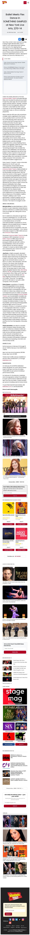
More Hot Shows (8, 744)
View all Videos (6, 683)
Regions (13, 927)
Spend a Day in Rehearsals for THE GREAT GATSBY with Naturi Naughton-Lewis (19, 668)
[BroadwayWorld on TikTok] (19, 919)
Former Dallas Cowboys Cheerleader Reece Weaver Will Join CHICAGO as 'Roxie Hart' (15, 842)
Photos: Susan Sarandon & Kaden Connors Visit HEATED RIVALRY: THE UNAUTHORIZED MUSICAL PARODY (14, 78)
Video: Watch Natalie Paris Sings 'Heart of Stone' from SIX (14, 72)
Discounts (21, 744)
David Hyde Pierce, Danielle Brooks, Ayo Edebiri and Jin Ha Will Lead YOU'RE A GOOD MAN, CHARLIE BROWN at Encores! (14, 859)
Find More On (14, 556)
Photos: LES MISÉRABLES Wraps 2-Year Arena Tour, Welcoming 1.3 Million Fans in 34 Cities (14, 68)
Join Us (22, 925)
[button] (25, 2)
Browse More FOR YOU (16, 482)
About (13, 925)
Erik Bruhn (8, 232)
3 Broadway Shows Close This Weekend (14, 828)
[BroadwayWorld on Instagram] (13, 919)
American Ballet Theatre (10, 98)
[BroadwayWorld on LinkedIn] (16, 919)
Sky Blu (10, 271)
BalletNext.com (7, 360)
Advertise (8, 925)
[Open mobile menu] (28, 2)
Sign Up (8, 914)
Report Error (24, 927)
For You (9, 392)
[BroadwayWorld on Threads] (23, 919)
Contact (18, 925)
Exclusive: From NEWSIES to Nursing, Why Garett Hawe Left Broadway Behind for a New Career (15, 876)
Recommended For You (8, 750)
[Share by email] (26, 39)
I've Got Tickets (8, 524)
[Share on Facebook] (19, 39)
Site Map (18, 927)
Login (21, 2)
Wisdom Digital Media (19, 930)
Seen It (8, 521)
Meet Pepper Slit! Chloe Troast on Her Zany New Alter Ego (20, 662)
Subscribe (15, 652)
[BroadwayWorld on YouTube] (10, 922)
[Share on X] (23, 39)
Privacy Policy (18, 931)
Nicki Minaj (24, 270)
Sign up (15, 806)
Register (17, 2)
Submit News (6, 927)
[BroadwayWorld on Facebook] (10, 919)
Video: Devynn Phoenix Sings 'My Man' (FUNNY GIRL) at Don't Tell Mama (14, 63)
